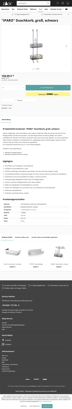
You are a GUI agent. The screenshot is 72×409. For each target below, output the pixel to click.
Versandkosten (32, 386)
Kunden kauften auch (22, 237)
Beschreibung (6, 119)
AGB (3, 329)
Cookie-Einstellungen (8, 371)
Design (4, 358)
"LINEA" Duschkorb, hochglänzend (13, 264)
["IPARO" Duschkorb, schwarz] (59, 252)
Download (5, 360)
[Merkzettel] (58, 3)
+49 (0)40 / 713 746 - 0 (10, 305)
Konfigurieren (47, 406)
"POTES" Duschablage (36, 264)
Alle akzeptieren (35, 406)
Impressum (5, 367)
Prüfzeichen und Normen (10, 364)
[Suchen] (48, 3)
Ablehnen (24, 406)
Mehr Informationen (45, 401)
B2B (3, 362)
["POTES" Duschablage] (36, 252)
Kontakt (4, 323)
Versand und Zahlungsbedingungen (13, 325)
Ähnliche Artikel (7, 237)
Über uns (5, 355)
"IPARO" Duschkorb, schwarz (59, 264)
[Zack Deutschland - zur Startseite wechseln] (7, 3)
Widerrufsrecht (6, 327)
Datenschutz (6, 369)
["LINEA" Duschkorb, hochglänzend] (12, 252)
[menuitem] (33, 3)
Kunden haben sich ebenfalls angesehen (44, 237)
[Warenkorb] (68, 3)
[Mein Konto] (63, 3)
